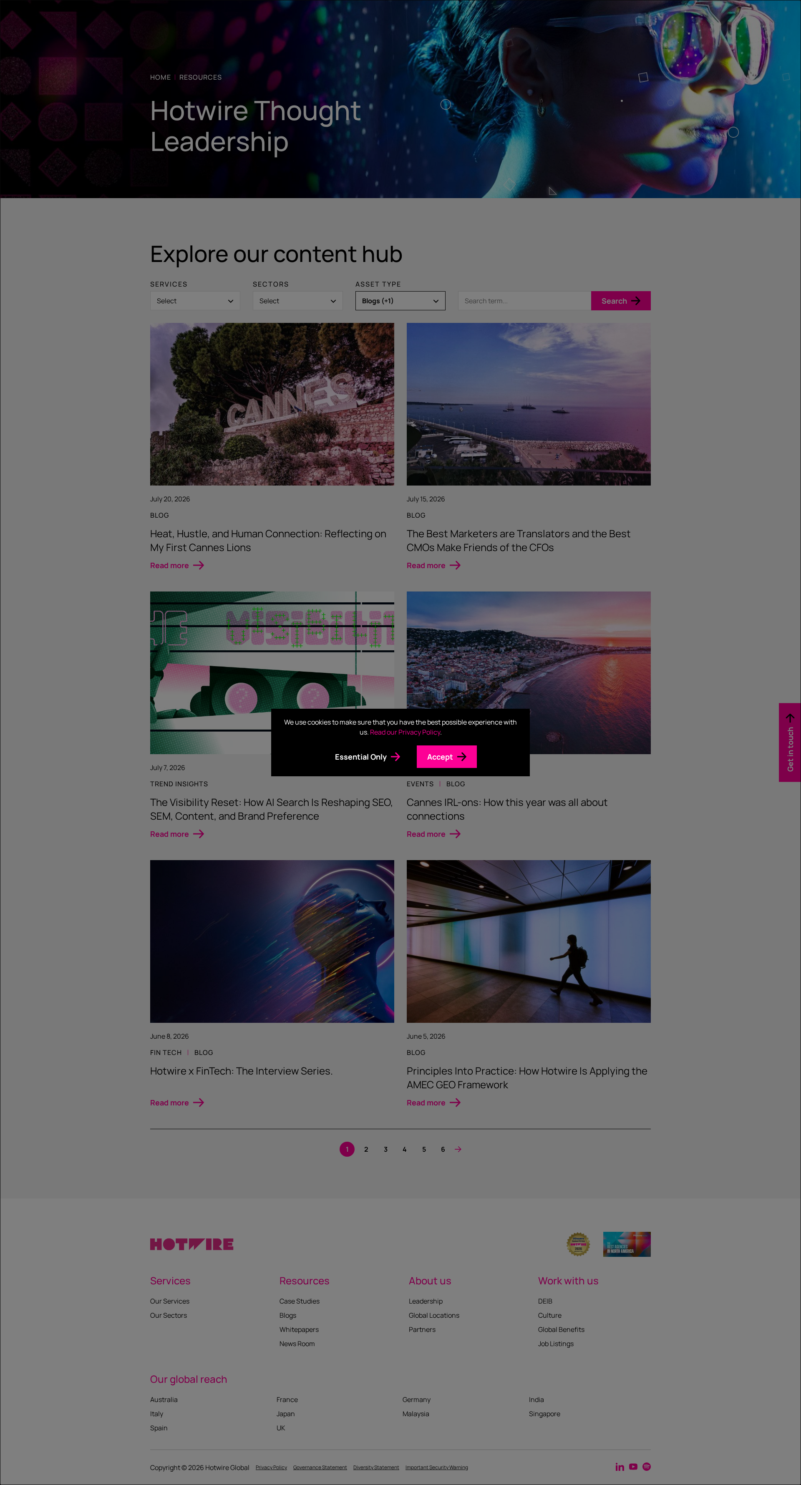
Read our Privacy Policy (405, 732)
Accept (440, 757)
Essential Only (361, 757)
